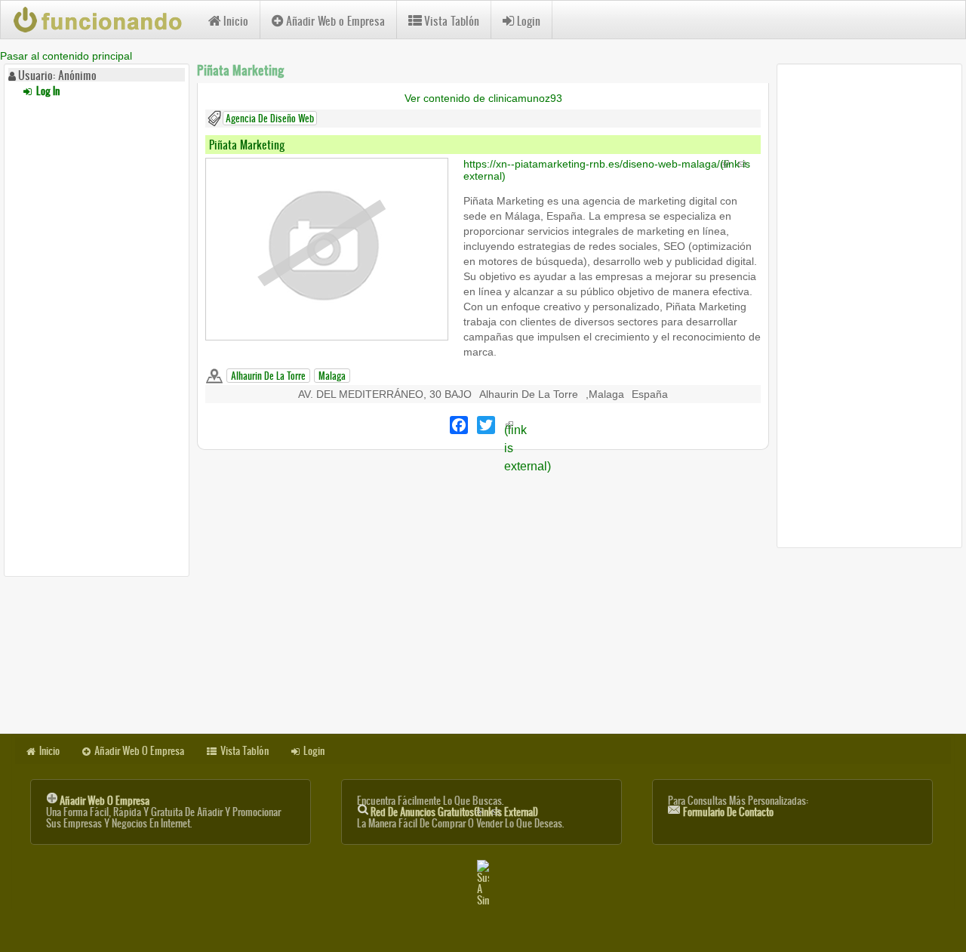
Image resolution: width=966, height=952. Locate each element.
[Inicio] (104, 19)
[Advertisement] (96, 334)
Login (528, 21)
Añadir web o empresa (104, 800)
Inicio (235, 21)
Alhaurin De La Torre (268, 375)
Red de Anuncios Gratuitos (454, 812)
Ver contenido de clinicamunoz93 (483, 98)
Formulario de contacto (728, 812)
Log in (47, 91)
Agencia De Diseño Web (270, 118)
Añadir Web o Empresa (335, 21)
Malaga (332, 375)
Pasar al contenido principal (66, 56)
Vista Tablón (451, 21)
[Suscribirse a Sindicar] (483, 883)
